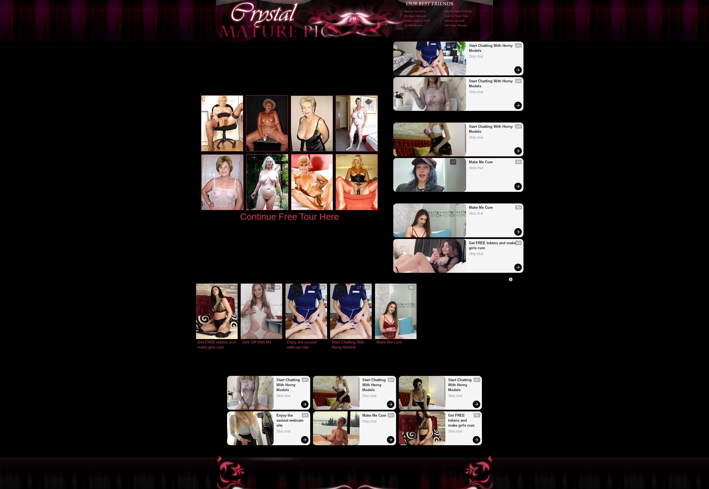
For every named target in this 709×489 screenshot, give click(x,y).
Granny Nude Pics (456, 15)
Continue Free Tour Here (289, 217)
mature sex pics (454, 20)
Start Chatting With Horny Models (491, 48)
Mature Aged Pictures (458, 11)
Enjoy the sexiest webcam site (302, 344)
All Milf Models (413, 25)
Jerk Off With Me (256, 342)
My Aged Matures (415, 15)
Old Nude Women (456, 25)
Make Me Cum (481, 162)
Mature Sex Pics (414, 11)
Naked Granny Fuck (417, 20)
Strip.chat (476, 56)
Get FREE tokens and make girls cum (493, 245)
